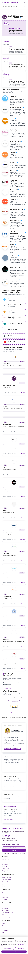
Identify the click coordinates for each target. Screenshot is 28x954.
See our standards (8, 768)
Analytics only (20, 948)
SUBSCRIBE (14, 850)
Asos (3, 932)
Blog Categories (6, 895)
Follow (7, 712)
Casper (5, 406)
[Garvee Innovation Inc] (14, 525)
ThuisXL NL (6, 618)
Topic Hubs (5, 897)
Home (3, 12)
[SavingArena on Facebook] (3, 836)
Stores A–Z (4, 886)
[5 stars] (17, 706)
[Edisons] (14, 482)
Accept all (14, 951)
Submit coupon (8, 820)
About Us (4, 906)
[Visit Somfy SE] (4, 17)
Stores (7, 12)
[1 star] (10, 706)
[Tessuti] (14, 503)
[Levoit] (14, 460)
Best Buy (4, 926)
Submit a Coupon (6, 915)
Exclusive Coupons (6, 879)
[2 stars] (12, 706)
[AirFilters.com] (14, 654)
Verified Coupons (6, 877)
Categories (5, 864)
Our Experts (5, 899)
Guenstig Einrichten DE (9, 385)
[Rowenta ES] (14, 632)
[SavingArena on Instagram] (9, 836)
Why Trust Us (5, 910)
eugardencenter (7, 424)
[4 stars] (16, 706)
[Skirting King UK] (14, 357)
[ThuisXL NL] (14, 611)
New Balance (5, 934)
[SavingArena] (12, 828)
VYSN (4, 446)
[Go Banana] (14, 546)
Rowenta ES (6, 639)
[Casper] (14, 400)
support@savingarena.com (8, 838)
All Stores (4, 866)
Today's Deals (5, 859)
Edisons (5, 489)
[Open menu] (24, 2)
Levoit (4, 467)
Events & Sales (5, 868)
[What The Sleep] (14, 589)
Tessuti (5, 510)
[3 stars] (14, 706)
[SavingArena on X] (6, 836)
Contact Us (5, 908)
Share (13, 712)
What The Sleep (7, 596)
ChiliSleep (5, 575)
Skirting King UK (7, 363)
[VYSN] (14, 439)
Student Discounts (6, 884)
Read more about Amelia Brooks (11, 748)
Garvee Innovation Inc (8, 532)
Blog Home (4, 892)
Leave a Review (19, 712)
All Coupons (5, 862)
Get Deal (6, 23)
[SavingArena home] (10, 2)
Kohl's (3, 923)
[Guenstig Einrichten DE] (14, 378)
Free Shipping (5, 882)
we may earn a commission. (17, 718)
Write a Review (14, 701)
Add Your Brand (6, 917)
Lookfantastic (5, 930)
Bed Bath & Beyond (7, 928)
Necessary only (7, 948)
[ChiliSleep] (14, 568)
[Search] (24, 6)
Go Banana (6, 553)
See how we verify (8, 786)
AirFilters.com (6, 661)
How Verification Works (8, 912)
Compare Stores (6, 871)
